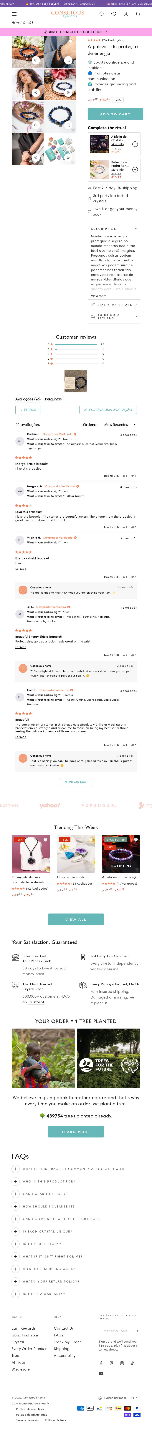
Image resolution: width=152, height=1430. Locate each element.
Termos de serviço (28, 1420)
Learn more (76, 1131)
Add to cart (115, 114)
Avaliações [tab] (28, 400)
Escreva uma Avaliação (112, 411)
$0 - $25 (27, 22)
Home (16, 22)
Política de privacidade (31, 1414)
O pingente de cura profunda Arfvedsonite (28, 879)
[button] (102, 14)
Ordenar (91, 424)
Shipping (61, 1348)
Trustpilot (36, 1002)
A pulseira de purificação (120, 876)
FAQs (58, 1335)
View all (76, 919)
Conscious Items (34, 1397)
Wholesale (21, 1369)
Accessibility (65, 1355)
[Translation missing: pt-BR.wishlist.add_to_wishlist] (70, 41)
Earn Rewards (24, 1328)
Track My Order (67, 1342)
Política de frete (56, 1420)
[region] (76, 381)
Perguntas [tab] (53, 400)
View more (99, 296)
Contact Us (64, 1328)
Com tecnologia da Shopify (30, 1403)
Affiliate (18, 1362)
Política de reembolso (31, 1409)
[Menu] (14, 14)
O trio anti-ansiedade (72, 876)
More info (117, 144)
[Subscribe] (138, 1331)
